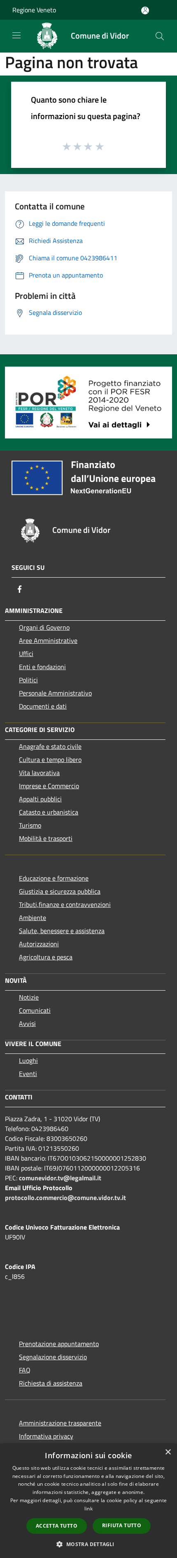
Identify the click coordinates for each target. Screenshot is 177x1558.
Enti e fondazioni (42, 667)
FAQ (24, 1370)
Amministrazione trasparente (60, 1423)
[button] (88, 1544)
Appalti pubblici (40, 799)
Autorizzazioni (39, 944)
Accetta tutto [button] (56, 1525)
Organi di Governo (44, 627)
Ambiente (32, 917)
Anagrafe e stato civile (50, 746)
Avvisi (27, 1023)
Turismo (30, 825)
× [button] (168, 1452)
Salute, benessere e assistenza (62, 931)
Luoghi (28, 1060)
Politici (28, 680)
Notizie (29, 997)
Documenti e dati (43, 706)
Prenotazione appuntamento (59, 1344)
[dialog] (88, 1500)
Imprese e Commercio (49, 786)
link (88, 1508)
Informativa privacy (46, 1436)
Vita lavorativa (39, 773)
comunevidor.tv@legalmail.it (60, 1178)
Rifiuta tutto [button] (121, 1525)
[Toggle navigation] (16, 35)
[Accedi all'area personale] (145, 10)
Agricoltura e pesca (45, 957)
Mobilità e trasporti (45, 838)
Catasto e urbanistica (48, 812)
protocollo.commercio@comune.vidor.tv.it (65, 1197)
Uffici (26, 654)
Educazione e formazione (53, 878)
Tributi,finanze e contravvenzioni (65, 904)
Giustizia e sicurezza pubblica (59, 891)
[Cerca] (160, 36)
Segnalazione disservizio (53, 1357)
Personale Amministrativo (55, 693)
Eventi (28, 1073)
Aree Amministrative (48, 640)
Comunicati (35, 1010)
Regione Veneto (34, 10)
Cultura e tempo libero (50, 759)
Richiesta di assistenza (50, 1383)
